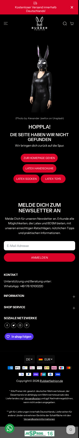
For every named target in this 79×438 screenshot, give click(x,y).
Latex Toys (53, 179)
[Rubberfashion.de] (39, 23)
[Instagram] (20, 325)
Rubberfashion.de (51, 381)
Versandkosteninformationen (39, 419)
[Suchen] (64, 23)
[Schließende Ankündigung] (72, 7)
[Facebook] (7, 325)
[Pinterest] (26, 325)
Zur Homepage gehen (39, 158)
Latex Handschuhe (39, 168)
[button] (6, 23)
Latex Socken (26, 179)
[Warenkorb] (71, 23)
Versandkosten (33, 398)
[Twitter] (13, 325)
